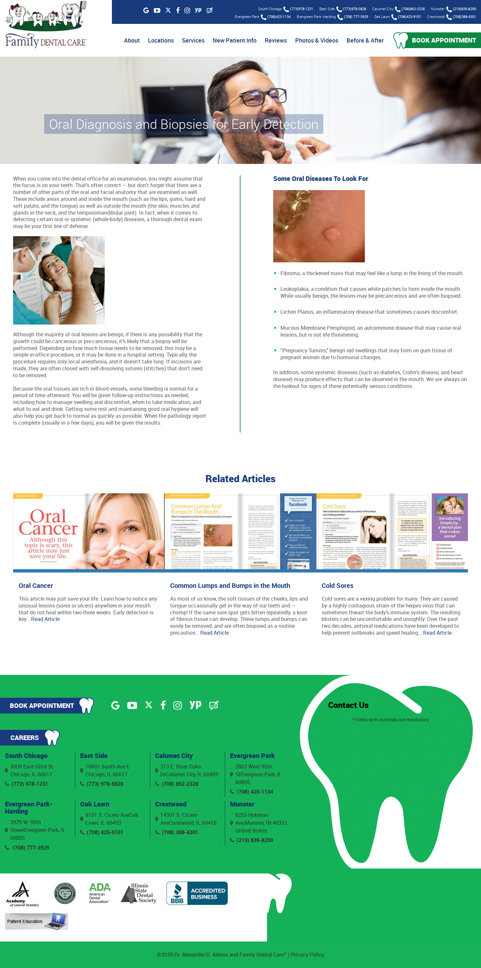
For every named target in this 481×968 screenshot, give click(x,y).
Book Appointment (444, 40)
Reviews (276, 40)
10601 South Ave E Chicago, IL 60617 (107, 770)
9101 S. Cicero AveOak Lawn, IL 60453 (111, 818)
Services (193, 40)
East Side (94, 755)
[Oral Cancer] (89, 532)
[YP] (198, 10)
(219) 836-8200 (255, 840)
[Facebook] (178, 10)
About (132, 40)
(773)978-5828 (354, 8)
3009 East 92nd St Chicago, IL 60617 (31, 770)
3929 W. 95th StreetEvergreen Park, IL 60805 (37, 829)
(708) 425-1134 (255, 791)
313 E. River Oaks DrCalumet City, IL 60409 (189, 770)
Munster (242, 804)
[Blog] (209, 10)
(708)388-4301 (464, 16)
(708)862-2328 (413, 8)
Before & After (365, 40)
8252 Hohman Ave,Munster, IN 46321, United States (261, 822)
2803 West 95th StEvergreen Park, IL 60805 (258, 774)
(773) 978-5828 (105, 783)
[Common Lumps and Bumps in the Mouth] (240, 532)
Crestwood (171, 804)
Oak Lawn (94, 804)
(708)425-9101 (409, 16)
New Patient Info (235, 40)
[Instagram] (187, 10)
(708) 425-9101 (105, 832)
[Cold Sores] (392, 532)
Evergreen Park (252, 755)
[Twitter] (168, 10)
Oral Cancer (36, 585)
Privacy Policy (307, 954)
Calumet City (174, 755)
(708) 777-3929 (356, 16)
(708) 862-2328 (180, 783)
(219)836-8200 (464, 8)
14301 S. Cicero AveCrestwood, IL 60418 (188, 818)
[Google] (146, 10)
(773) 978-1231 (29, 783)
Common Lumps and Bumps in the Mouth (230, 585)
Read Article (45, 619)
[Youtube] (157, 10)
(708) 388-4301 (180, 832)
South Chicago (26, 755)
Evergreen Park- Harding (29, 808)
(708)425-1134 (279, 16)
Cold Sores (337, 585)
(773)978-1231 (301, 8)
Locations (161, 40)
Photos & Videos (316, 40)
